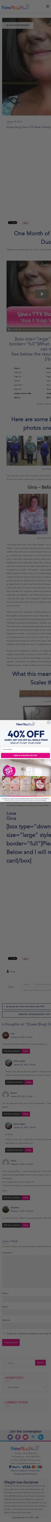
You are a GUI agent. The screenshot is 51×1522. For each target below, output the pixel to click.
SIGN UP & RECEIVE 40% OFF (25, 755)
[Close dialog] (48, 722)
